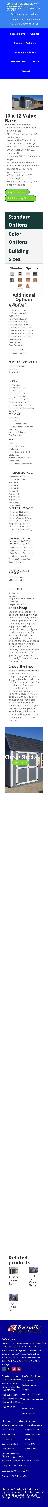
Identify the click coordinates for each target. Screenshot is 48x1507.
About (36, 61)
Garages (34, 33)
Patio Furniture (8, 1448)
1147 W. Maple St (10, 1383)
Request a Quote (17, 192)
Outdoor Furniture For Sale (13, 1425)
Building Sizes (19, 255)
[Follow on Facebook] (4, 1369)
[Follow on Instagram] (14, 1369)
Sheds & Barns (17, 33)
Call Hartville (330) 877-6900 (25, 19)
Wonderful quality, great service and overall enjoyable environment (23, 1012)
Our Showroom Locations (24, 14)
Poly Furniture (8, 1429)
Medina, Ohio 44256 (11, 1402)
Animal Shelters (28, 1408)
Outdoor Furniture (24, 52)
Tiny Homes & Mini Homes (33, 1399)
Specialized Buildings (25, 43)
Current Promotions (33, 1425)
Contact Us (30, 1444)
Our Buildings (27, 1380)
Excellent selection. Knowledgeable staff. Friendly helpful (24, 1033)
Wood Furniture (8, 1434)
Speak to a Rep (20, 762)
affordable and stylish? (26, 614)
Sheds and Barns (29, 1385)
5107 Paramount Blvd (12, 1398)
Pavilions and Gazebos (31, 1394)
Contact (26, 71)
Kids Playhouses (29, 1413)
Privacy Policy (31, 1448)
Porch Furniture (8, 1439)
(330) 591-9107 (8, 1407)
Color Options (18, 238)
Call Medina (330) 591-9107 (24, 24)
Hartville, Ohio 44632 (11, 1387)
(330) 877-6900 (8, 1390)
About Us (29, 1439)
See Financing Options (20, 198)
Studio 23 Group (32, 1497)
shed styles (27, 635)
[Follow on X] (9, 1369)
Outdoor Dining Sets (10, 1453)
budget (18, 685)
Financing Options (32, 1434)
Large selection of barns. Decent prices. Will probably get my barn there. (23, 1145)
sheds (24, 626)
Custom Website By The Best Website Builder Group (24, 1494)
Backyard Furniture (10, 1444)
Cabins (24, 1404)
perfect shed (15, 646)
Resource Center (18, 61)
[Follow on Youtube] (19, 1369)
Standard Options (20, 220)
